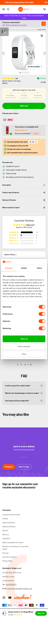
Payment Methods (8, 527)
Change (36, 133)
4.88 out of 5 (30, 225)
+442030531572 (10, 584)
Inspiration (6, 538)
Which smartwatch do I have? (16, 25)
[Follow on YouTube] (9, 597)
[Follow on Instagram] (3, 597)
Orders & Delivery (8, 523)
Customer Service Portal (11, 515)
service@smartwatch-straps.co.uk (19, 589)
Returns (5, 530)
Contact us (9, 467)
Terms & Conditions (9, 557)
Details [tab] (24, 268)
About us (5, 534)
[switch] (42, 314)
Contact (5, 519)
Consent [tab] (8, 268)
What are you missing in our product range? (15, 547)
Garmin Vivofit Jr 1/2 (21, 130)
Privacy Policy (7, 561)
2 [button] (21, 365)
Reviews (5, 553)
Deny (24, 354)
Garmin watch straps (13, 29)
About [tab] (39, 268)
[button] (8, 78)
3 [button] (25, 365)
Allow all (24, 339)
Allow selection (24, 346)
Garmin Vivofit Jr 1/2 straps (28, 29)
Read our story (24, 467)
